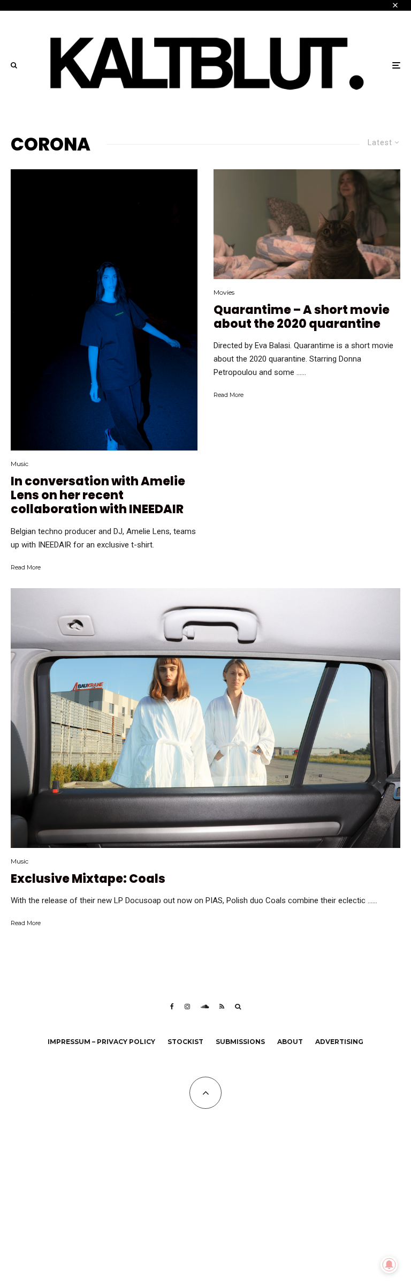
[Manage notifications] (389, 1264)
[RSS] (222, 1006)
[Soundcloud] (204, 1006)
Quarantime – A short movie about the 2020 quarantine (302, 317)
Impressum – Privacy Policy (101, 1042)
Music (19, 464)
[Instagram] (187, 1006)
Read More (26, 567)
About (290, 1042)
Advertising (339, 1042)
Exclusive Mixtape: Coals (88, 879)
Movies (224, 292)
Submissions (240, 1042)
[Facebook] (172, 1006)
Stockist (185, 1042)
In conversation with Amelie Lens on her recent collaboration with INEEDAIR (98, 496)
